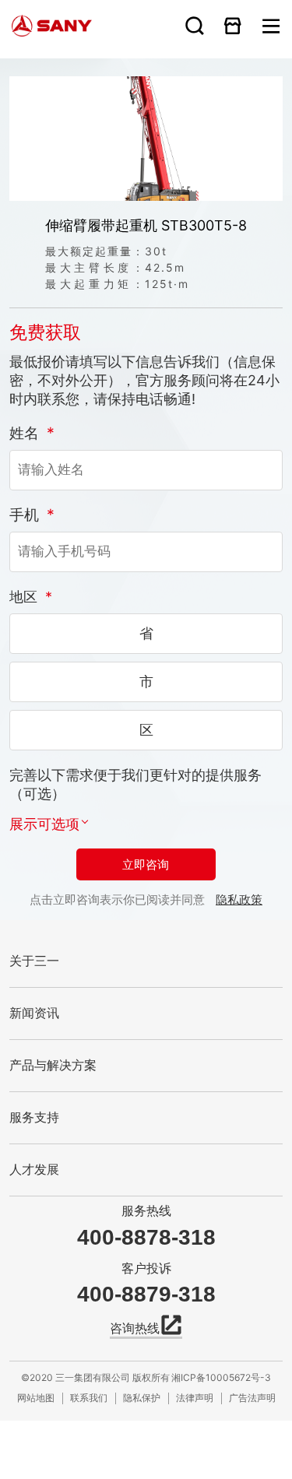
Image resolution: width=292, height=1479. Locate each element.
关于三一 (34, 961)
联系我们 (88, 1397)
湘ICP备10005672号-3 (220, 1376)
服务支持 (34, 1117)
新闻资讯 (34, 1013)
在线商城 (232, 25)
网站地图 (36, 1397)
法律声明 (194, 1397)
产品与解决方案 (53, 1065)
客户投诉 (146, 1269)
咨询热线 (135, 1328)
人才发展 (34, 1169)
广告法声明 (252, 1397)
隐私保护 (141, 1397)
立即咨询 (145, 864)
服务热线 (146, 1211)
